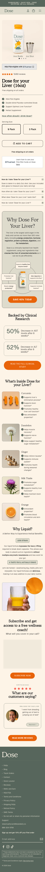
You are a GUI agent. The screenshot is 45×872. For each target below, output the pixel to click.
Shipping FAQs (9, 804)
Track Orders (9, 773)
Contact (7, 777)
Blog (5, 769)
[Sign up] (41, 839)
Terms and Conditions (12, 797)
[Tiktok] (12, 846)
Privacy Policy (9, 800)
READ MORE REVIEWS (22, 738)
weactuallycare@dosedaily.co (14, 824)
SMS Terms (8, 812)
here (18, 164)
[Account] (28, 10)
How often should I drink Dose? (17, 116)
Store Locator (9, 781)
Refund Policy (9, 808)
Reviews (7, 785)
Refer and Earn (10, 789)
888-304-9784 (8, 827)
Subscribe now (22, 675)
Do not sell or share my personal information (22, 816)
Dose (9, 866)
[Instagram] (7, 846)
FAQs (6, 765)
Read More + (32, 724)
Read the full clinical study (22, 365)
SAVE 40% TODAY (22, 299)
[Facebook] (3, 846)
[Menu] (40, 10)
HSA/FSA (7, 793)
